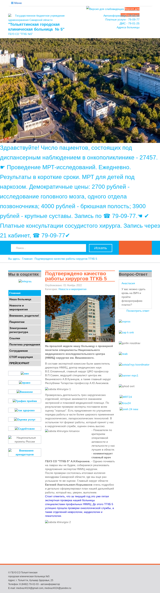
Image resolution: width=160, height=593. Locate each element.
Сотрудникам (18, 350)
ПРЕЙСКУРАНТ (19, 363)
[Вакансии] (24, 392)
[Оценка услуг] (24, 419)
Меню (17, 2)
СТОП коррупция (21, 356)
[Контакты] (147, 23)
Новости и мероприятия (72, 289)
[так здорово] (24, 410)
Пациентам (16, 321)
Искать (100, 248)
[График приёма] (24, 401)
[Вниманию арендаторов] (24, 452)
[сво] (24, 373)
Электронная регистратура (18, 330)
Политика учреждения (24, 344)
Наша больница (20, 299)
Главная (27, 258)
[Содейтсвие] (24, 429)
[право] (24, 383)
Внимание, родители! (24, 315)
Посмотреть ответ (137, 310)
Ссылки (14, 338)
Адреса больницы (128, 27)
